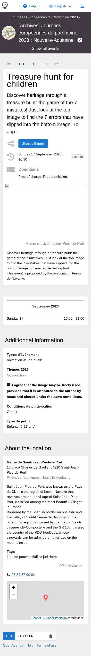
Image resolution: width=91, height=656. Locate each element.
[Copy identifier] (50, 636)
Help (32, 6)
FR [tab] (44, 64)
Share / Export (33, 143)
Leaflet (36, 618)
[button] (45, 598)
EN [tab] (21, 64)
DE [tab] (9, 64)
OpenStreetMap (56, 618)
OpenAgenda (13, 645)
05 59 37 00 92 (23, 575)
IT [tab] (33, 64)
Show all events (45, 48)
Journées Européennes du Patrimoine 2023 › (45, 17)
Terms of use (47, 645)
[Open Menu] (82, 6)
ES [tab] (57, 64)
